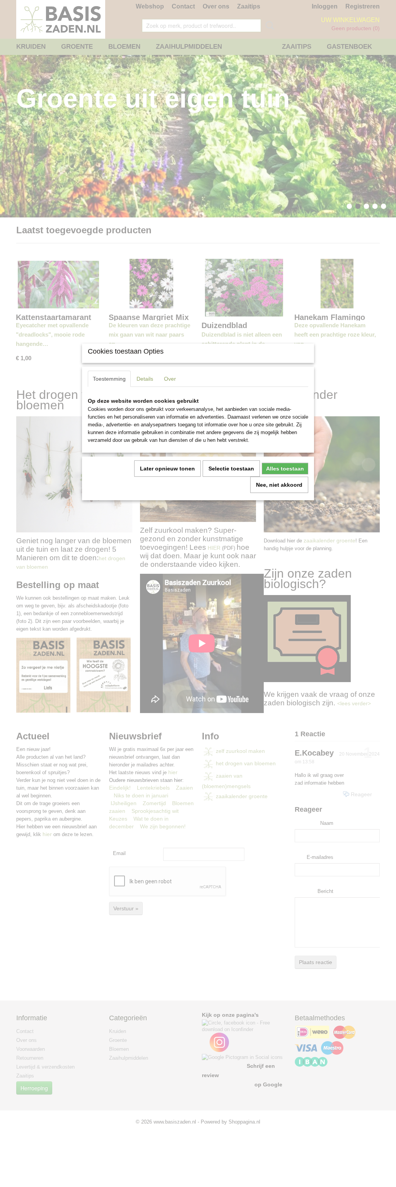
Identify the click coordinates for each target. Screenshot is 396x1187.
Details (145, 379)
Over (170, 379)
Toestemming (109, 379)
